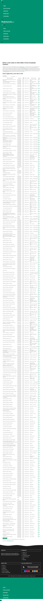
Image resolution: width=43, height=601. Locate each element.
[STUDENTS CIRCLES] (6, 0)
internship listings (22, 67)
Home (4, 5)
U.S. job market (24, 69)
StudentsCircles (6, 71)
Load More (5, 538)
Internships (5, 33)
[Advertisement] (21, 52)
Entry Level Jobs (6, 8)
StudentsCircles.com (10, 540)
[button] (2, 19)
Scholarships (6, 16)
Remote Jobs (6, 13)
